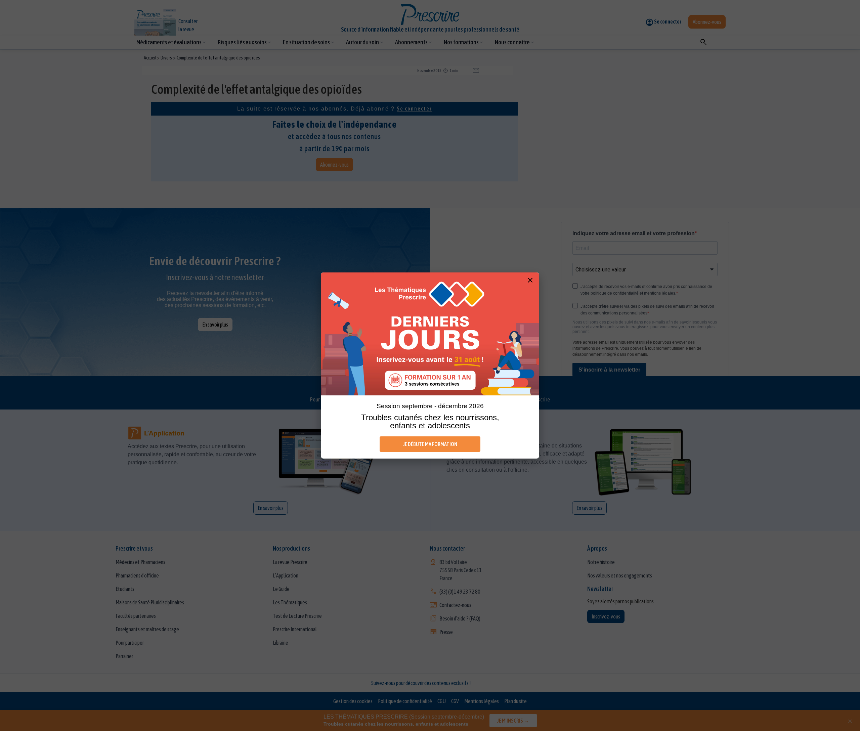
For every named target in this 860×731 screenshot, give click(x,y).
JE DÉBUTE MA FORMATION (430, 444)
